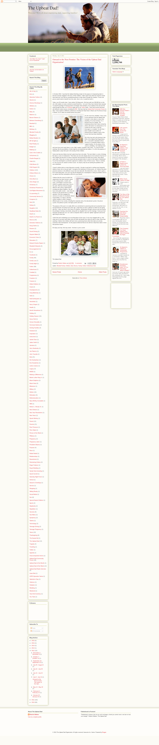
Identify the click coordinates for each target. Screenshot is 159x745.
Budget (32, 146)
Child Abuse (33, 164)
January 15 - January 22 (36, 695)
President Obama (35, 444)
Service (32, 485)
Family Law (33, 260)
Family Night (33, 263)
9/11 (31, 94)
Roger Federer (34, 465)
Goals (31, 287)
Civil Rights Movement (36, 190)
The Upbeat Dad (34, 541)
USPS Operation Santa (36, 576)
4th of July (33, 91)
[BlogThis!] (90, 263)
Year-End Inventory (35, 594)
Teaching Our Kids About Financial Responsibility (124, 214)
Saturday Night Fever (36, 476)
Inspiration (33, 333)
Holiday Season (34, 316)
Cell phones (33, 155)
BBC (76, 109)
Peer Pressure (34, 427)
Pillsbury (32, 436)
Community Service (35, 196)
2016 (33, 640)
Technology (33, 523)
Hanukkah (32, 301)
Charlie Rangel (34, 158)
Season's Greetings (35, 482)
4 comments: (79, 263)
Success (32, 512)
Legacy (32, 368)
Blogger (104, 732)
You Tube (32, 596)
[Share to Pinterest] (95, 263)
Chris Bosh (33, 179)
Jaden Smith (33, 342)
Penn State (33, 430)
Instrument (33, 336)
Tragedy (32, 544)
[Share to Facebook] (94, 263)
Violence (32, 582)
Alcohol (32, 100)
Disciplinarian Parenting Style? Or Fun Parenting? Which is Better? (124, 267)
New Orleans (33, 409)
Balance (32, 114)
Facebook (69, 107)
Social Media (33, 494)
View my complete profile (34, 717)
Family (80, 265)
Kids (94, 265)
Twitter (83, 107)
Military (32, 389)
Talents (32, 520)
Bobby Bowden (34, 138)
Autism (31, 108)
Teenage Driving (34, 526)
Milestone (32, 386)
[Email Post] (85, 263)
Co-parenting (33, 193)
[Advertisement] (61, 47)
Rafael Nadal (33, 453)
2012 (33, 650)
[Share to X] (92, 263)
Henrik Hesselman (35, 310)
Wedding (32, 588)
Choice (32, 176)
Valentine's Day (34, 579)
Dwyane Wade (34, 234)
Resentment (33, 459)
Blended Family (61, 265)
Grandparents (34, 290)
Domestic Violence (35, 222)
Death (31, 214)
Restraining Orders (35, 462)
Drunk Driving (33, 231)
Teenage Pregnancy (35, 529)
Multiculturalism (34, 398)
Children (68, 265)
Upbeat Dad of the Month (37, 563)
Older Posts (102, 272)
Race (31, 450)
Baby (31, 111)
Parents (32, 424)
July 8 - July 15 (37, 677)
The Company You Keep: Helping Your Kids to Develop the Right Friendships (120, 232)
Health (31, 307)
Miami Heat (33, 383)
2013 (33, 648)
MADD (31, 371)
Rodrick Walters (34, 714)
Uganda (32, 552)
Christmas (32, 184)
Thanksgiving (33, 535)
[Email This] (88, 263)
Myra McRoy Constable (36, 401)
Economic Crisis (34, 237)
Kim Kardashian (34, 360)
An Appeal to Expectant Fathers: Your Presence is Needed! (124, 148)
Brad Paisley (33, 143)
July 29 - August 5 (38, 665)
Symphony (33, 517)
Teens (31, 532)
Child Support (33, 167)
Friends (32, 281)
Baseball (32, 123)
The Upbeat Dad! (43, 8)
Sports (31, 503)
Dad (72, 265)
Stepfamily (33, 506)
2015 (33, 643)
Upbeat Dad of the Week (37, 566)
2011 (33, 700)
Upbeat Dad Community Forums (96, 109)
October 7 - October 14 (36, 657)
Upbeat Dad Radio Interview (38, 569)
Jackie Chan (33, 339)
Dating (31, 205)
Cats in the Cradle (35, 152)
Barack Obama (34, 117)
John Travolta (33, 354)
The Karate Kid (34, 538)
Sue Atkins (33, 514)
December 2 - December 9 (36, 653)
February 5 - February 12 (36, 691)
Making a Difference (35, 374)
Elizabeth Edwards (35, 246)
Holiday (32, 313)
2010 (33, 702)
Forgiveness (33, 275)
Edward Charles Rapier (36, 243)
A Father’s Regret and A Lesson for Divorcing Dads (124, 164)
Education (32, 240)
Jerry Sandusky (34, 348)
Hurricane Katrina (35, 325)
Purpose (32, 447)
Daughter (32, 208)
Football (32, 272)
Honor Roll (33, 319)
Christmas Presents (35, 187)
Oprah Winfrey (34, 418)
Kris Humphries (34, 363)
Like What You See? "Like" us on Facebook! (37, 59)
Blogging (32, 135)
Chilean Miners (34, 173)
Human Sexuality (34, 322)
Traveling (32, 547)
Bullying (32, 149)
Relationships (33, 456)
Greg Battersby (34, 292)
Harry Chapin (33, 304)
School (31, 479)
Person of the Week (35, 433)
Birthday (32, 129)
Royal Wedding (34, 468)
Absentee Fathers (35, 97)
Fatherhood (90, 265)
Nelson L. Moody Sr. (35, 406)
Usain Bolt (32, 573)
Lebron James (34, 366)
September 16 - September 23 (37, 661)
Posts (33, 628)
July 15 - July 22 (38, 673)
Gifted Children (34, 284)
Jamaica (32, 345)
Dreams (32, 228)
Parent (31, 421)
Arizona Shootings (35, 103)
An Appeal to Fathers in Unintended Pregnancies (123, 249)
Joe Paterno (33, 351)
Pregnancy (33, 439)
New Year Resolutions (36, 412)
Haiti (31, 295)
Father (84, 265)
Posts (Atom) (83, 278)
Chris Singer (33, 182)
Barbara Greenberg (35, 120)
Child (31, 161)
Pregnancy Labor (35, 441)
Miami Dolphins (34, 380)
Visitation (32, 585)
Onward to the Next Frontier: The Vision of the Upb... (37, 681)
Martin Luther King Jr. (36, 377)
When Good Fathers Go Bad (124, 179)
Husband (32, 330)
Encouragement (34, 249)
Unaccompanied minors (36, 555)
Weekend (32, 591)
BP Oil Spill (33, 141)
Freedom (32, 278)
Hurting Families (34, 327)
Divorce (76, 265)
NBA (31, 403)
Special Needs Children (36, 500)
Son (31, 497)
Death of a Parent (35, 217)
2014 (33, 645)
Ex (30, 252)
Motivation (33, 395)
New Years (33, 415)
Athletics (32, 106)
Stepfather (33, 509)
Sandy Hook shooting (36, 471)
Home (80, 272)
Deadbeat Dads (34, 211)
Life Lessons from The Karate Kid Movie (123, 130)
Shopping (32, 488)
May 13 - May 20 (38, 687)
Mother (32, 392)
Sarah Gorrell (33, 474)
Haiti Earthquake (34, 298)
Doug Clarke (33, 225)
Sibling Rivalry (34, 491)
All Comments (36, 631)
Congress (32, 199)
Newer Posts (57, 272)
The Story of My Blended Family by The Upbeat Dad (124, 197)
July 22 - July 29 (38, 669)
